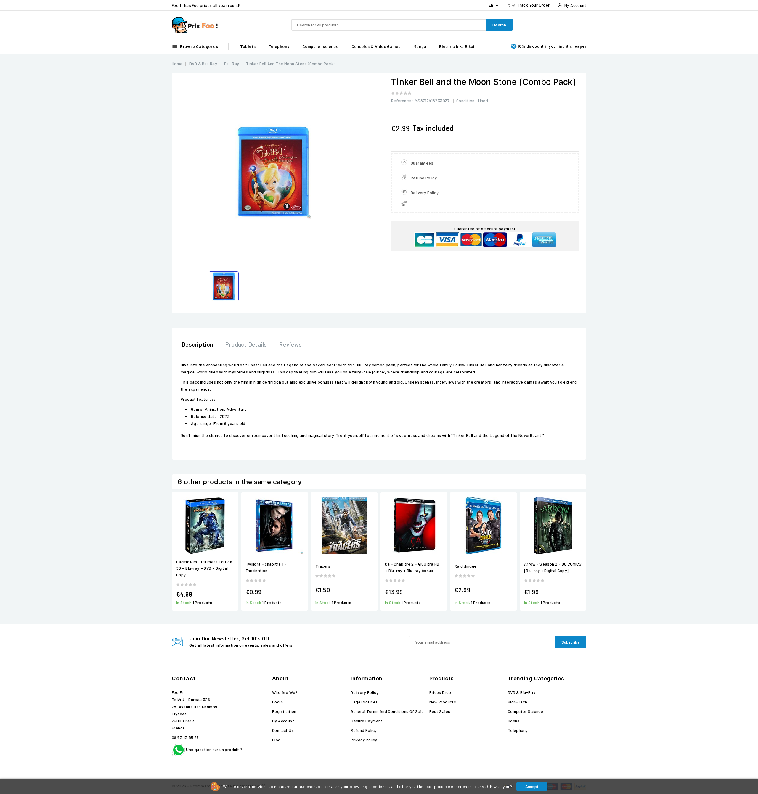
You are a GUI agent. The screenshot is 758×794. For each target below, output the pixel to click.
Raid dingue (465, 565)
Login (277, 701)
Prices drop (440, 692)
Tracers (322, 565)
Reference (401, 100)
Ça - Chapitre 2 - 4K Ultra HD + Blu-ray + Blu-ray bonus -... (412, 567)
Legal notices (364, 701)
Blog (276, 739)
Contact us (283, 730)
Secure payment (367, 720)
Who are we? (284, 692)
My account (283, 720)
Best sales (439, 711)
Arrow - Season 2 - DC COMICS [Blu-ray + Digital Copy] (553, 567)
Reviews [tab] (290, 344)
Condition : (466, 100)
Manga (419, 46)
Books (514, 720)
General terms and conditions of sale (387, 711)
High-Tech (517, 701)
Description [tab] (197, 344)
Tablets (248, 46)
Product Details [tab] (246, 344)
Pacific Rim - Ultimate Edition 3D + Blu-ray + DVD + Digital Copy (204, 568)
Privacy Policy (364, 739)
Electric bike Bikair (457, 46)
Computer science (320, 46)
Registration (284, 711)
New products (442, 701)
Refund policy (364, 730)
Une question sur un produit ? (213, 749)
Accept (532, 786)
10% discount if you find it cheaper (552, 46)
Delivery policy (364, 692)
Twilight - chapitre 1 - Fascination (266, 567)
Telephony (279, 46)
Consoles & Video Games (376, 46)
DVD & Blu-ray (521, 692)
